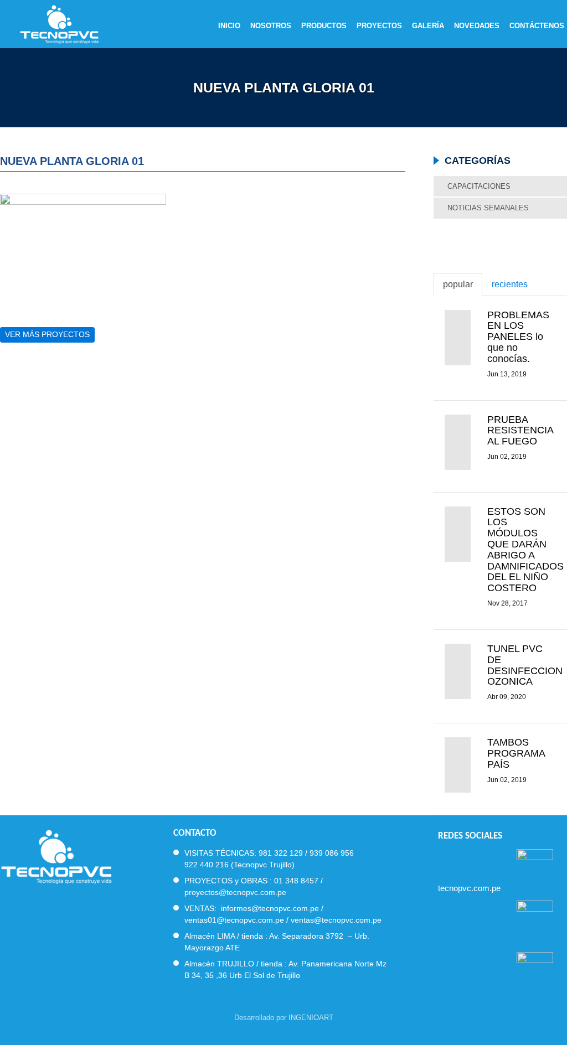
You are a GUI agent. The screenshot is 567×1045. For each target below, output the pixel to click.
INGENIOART (310, 1017)
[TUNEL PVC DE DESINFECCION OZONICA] (458, 671)
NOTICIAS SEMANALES (488, 208)
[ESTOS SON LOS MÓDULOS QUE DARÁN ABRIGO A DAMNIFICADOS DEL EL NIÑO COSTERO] (458, 534)
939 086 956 (332, 853)
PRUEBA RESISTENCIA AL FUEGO (520, 430)
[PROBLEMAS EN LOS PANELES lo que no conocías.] (458, 337)
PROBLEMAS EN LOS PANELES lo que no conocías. (518, 336)
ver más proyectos (47, 334)
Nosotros (270, 26)
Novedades (476, 26)
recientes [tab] (510, 284)
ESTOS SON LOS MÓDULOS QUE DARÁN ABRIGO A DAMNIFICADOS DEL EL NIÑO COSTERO (525, 550)
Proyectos (379, 26)
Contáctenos (536, 26)
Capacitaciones (479, 186)
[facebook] (442, 859)
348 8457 (301, 880)
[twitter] (462, 859)
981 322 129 (281, 853)
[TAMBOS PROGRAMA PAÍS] (458, 765)
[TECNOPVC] (56, 855)
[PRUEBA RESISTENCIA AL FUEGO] (458, 442)
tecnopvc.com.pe (469, 888)
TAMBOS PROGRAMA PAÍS (516, 753)
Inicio (229, 26)
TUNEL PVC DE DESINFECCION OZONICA (525, 665)
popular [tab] (458, 284)
